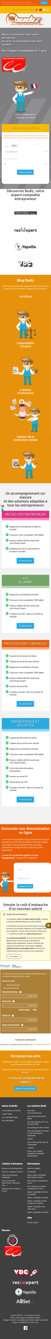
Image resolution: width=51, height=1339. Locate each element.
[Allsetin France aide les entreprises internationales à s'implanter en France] (25, 1301)
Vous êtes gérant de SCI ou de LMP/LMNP (37, 1123)
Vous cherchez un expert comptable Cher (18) (36, 1187)
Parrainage (31, 1172)
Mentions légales (33, 1168)
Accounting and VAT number (38, 1127)
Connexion (30, 10)
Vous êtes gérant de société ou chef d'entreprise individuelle (38, 1133)
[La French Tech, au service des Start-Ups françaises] (13, 1240)
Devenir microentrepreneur (12, 1168)
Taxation (30, 1148)
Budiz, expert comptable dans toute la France (36, 1176)
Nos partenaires (8, 1120)
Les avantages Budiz (10, 1117)
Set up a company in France (12, 1172)
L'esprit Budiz (7, 1114)
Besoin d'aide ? (33, 1222)
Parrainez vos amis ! (19, 10)
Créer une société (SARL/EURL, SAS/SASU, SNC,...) (11, 1183)
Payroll (29, 1139)
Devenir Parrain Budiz (25, 1088)
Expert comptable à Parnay (37, 1197)
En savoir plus (25, 560)
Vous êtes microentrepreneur (34, 1111)
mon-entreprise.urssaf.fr (41, 1044)
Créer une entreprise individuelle (9, 1176)
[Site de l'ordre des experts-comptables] (12, 1251)
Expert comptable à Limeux (37, 1212)
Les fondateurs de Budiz (11, 1110)
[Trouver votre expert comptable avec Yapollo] (25, 1291)
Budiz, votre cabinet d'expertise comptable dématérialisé (35, 1153)
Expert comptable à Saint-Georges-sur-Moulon (37, 1202)
